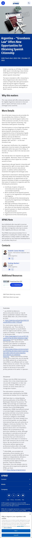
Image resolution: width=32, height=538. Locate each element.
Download (17, 285)
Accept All (16, 535)
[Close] (30, 514)
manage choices (20, 526)
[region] (16, 525)
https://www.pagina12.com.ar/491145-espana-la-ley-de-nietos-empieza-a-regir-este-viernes (16, 338)
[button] (9, 258)
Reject (16, 530)
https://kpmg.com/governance (16, 470)
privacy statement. (8, 527)
